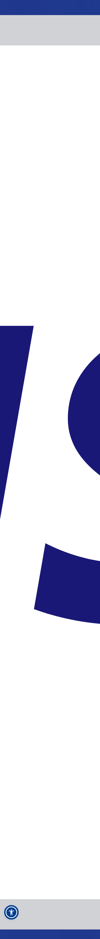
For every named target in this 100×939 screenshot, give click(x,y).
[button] (11, 912)
